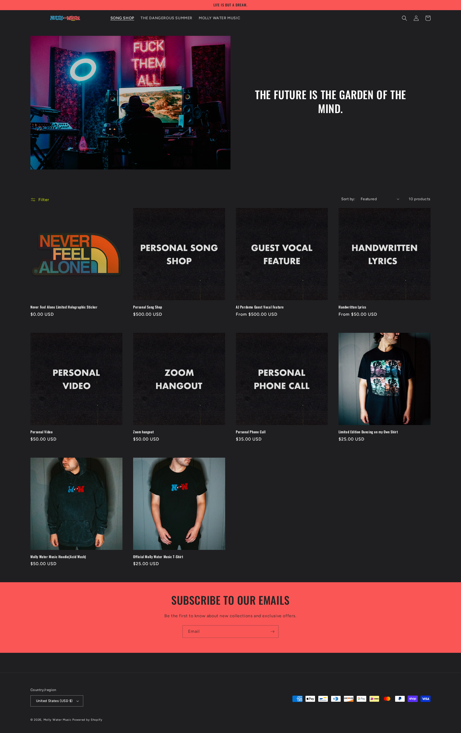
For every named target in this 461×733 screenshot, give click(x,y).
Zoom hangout (143, 432)
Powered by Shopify (87, 720)
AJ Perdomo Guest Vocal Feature (260, 307)
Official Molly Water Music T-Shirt (158, 556)
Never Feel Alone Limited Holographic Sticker (63, 307)
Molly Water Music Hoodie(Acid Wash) (58, 556)
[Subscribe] (272, 631)
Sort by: (348, 199)
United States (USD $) (54, 701)
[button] (404, 18)
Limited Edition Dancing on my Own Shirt (368, 432)
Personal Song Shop (147, 307)
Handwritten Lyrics (352, 307)
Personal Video (41, 432)
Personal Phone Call (250, 432)
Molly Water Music (57, 720)
